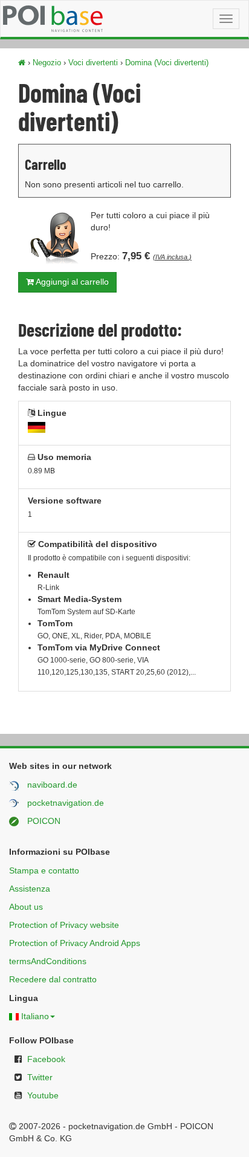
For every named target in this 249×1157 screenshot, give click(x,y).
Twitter (40, 1077)
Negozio (47, 62)
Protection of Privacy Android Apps (74, 943)
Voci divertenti (93, 62)
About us (26, 907)
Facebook (46, 1059)
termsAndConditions (47, 961)
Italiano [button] (35, 1016)
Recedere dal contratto (53, 979)
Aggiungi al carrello (71, 282)
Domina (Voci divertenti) (167, 62)
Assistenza (29, 888)
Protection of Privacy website (64, 925)
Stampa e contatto (44, 870)
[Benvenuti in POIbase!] (21, 62)
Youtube (43, 1095)
